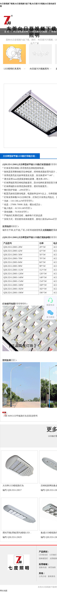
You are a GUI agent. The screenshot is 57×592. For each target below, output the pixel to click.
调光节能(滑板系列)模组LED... (17, 533)
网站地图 (3, 591)
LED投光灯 (43, 555)
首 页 (6, 32)
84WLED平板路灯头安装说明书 (22, 416)
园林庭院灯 (43, 558)
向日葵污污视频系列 (39, 69)
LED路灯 (51, 436)
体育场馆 (52, 567)
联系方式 (26, 38)
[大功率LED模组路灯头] (19, 482)
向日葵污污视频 (39, 32)
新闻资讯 (51, 576)
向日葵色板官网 (20, 32)
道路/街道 (43, 567)
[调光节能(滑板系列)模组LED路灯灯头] (19, 529)
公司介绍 (42, 576)
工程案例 (13, 38)
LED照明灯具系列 (12, 69)
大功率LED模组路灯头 (13, 485)
